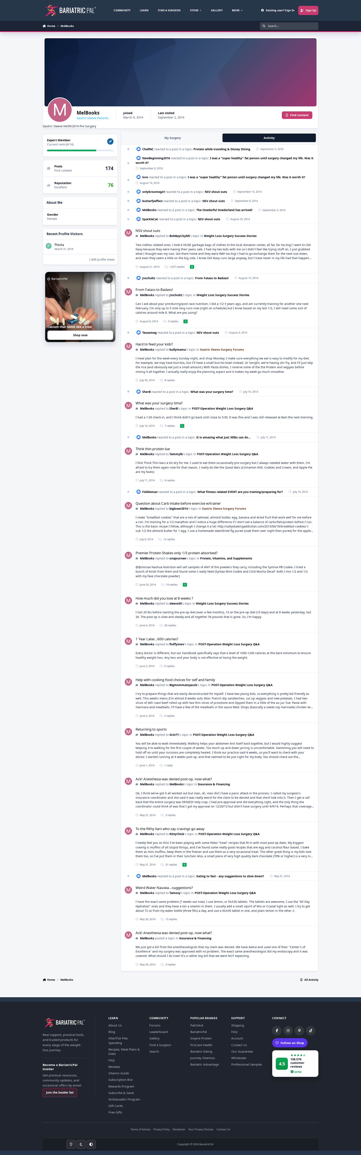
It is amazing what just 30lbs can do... (223, 437)
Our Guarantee (242, 1051)
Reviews (114, 1067)
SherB (146, 392)
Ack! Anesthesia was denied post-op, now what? (174, 779)
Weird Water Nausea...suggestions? (164, 887)
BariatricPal (198, 1032)
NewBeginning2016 (156, 158)
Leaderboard (158, 1032)
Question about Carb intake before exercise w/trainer (178, 503)
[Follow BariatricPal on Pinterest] (299, 1030)
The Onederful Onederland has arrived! (224, 210)
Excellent (60, 187)
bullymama (177, 349)
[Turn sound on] (108, 279)
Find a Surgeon (160, 1045)
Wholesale (238, 1058)
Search (154, 1051)
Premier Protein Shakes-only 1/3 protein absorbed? (176, 552)
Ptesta (59, 245)
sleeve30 (175, 603)
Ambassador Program (124, 1099)
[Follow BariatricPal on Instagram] (288, 1030)
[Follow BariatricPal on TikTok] (310, 1030)
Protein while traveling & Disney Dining (221, 149)
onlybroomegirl (153, 192)
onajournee (177, 558)
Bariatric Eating (201, 1051)
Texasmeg (149, 333)
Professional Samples (246, 1064)
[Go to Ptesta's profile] (49, 246)
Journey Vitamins (202, 1058)
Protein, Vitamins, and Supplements (226, 558)
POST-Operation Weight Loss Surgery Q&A (222, 408)
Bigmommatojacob (183, 685)
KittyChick (176, 834)
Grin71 (174, 735)
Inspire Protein (201, 1038)
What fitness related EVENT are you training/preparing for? (240, 492)
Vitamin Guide (118, 1073)
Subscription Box (120, 1079)
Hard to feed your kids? (154, 344)
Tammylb (176, 454)
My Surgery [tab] (172, 138)
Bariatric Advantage (204, 1064)
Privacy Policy (161, 1129)
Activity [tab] (269, 138)
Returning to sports (151, 729)
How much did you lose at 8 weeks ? (164, 598)
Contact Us (239, 1045)
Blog (111, 1032)
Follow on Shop (292, 1043)
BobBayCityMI (179, 236)
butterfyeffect (152, 201)
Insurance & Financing (214, 784)
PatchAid (196, 1025)
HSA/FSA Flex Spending (118, 1040)
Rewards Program (121, 1086)
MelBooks (149, 210)
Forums (154, 1025)
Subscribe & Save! (121, 1093)
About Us (115, 1025)
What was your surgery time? (212, 392)
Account (237, 1038)
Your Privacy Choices (200, 1129)
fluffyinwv (176, 644)
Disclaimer (179, 1129)
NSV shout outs (216, 192)
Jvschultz (148, 278)
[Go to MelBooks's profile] (128, 233)
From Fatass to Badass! (212, 278)
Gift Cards (115, 1106)
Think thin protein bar (153, 448)
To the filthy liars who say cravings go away (170, 828)
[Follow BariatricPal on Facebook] (276, 1030)
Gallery (154, 1038)
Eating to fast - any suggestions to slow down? (230, 876)
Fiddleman (150, 492)
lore (145, 177)
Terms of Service (140, 1129)
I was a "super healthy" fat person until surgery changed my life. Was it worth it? (246, 177)
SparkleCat (150, 219)
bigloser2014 (178, 509)
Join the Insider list (60, 1092)
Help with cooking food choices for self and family (175, 679)
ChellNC (148, 149)
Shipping (237, 1025)
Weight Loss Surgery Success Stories (230, 236)
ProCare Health (201, 1045)
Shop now (80, 335)
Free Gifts (115, 1112)
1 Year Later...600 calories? (157, 639)
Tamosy (174, 893)
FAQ (111, 1060)
